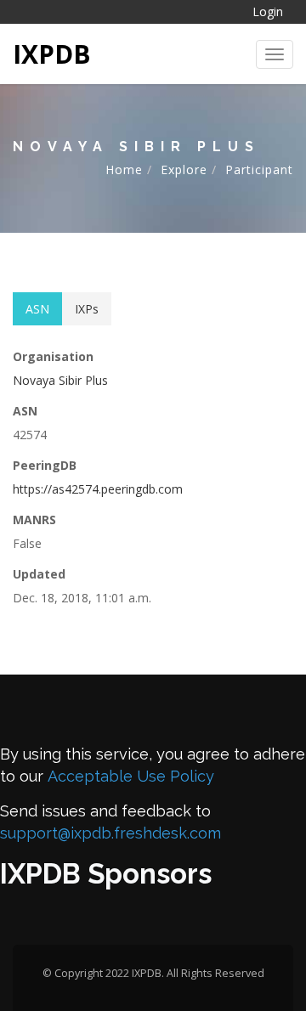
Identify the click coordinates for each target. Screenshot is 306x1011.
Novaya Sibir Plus (60, 380)
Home (124, 169)
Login (267, 11)
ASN (37, 309)
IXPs (87, 309)
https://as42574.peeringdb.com (98, 489)
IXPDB (52, 54)
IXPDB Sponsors (106, 873)
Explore (184, 169)
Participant (259, 169)
